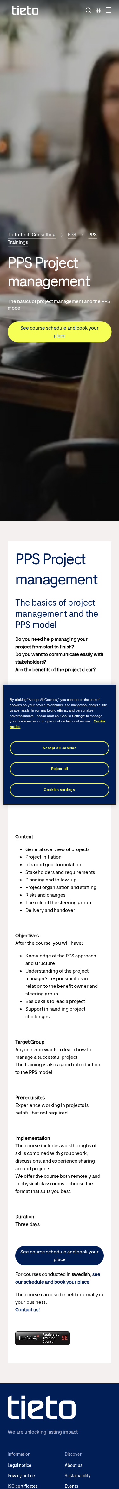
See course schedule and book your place (59, 332)
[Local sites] (98, 10)
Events (71, 1486)
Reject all (59, 769)
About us (73, 1465)
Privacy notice (21, 1476)
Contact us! (27, 1309)
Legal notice (19, 1465)
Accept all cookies (59, 748)
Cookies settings (59, 790)
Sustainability (77, 1476)
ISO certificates (22, 1486)
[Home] (25, 10)
